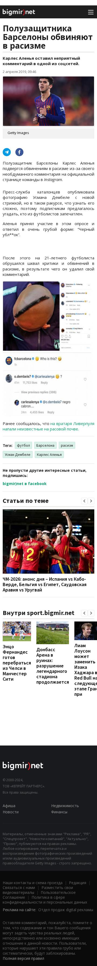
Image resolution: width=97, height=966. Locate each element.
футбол (23, 445)
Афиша (9, 805)
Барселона (45, 445)
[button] (84, 501)
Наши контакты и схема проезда (33, 882)
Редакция (77, 882)
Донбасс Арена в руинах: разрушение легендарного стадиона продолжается (52, 665)
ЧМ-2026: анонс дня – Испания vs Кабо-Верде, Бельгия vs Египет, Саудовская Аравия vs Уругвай (44, 584)
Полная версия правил (23, 958)
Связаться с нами (19, 887)
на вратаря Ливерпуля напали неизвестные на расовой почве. (48, 426)
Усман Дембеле (17, 454)
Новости (11, 811)
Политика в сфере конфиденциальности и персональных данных (45, 900)
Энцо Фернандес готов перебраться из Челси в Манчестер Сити (17, 662)
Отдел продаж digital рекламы (65, 909)
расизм (67, 445)
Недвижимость (65, 805)
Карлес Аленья (49, 454)
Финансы (59, 811)
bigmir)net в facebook (25, 483)
